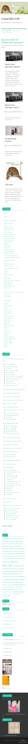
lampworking (21, 554)
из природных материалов (12, 481)
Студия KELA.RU (10, 18)
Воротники (6, 230)
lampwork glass (12, 554)
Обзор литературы (9, 464)
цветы (20, 594)
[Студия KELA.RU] (6, 9)
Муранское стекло (8, 265)
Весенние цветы (9, 513)
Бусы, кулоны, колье (10, 370)
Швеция (6, 346)
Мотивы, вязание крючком (11, 735)
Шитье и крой (7, 287)
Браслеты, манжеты (8, 223)
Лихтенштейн (7, 322)
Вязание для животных (9, 238)
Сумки (5, 276)
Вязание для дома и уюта (10, 234)
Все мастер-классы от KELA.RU (12, 400)
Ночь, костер (18, 639)
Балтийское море (8, 305)
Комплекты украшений (11, 380)
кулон (3, 579)
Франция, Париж (8, 340)
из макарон (8, 479)
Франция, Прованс (8, 342)
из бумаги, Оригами (10, 477)
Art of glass (10, 539)
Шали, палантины (8, 282)
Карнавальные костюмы (10, 444)
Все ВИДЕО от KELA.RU (11, 393)
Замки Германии (8, 311)
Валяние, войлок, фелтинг (12, 472)
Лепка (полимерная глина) (12, 485)
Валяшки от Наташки (9, 229)
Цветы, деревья (7, 278)
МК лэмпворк (7, 294)
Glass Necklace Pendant (9, 544)
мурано (4, 589)
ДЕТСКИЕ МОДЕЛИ (10, 407)
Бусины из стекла (8, 227)
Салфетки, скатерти (8, 274)
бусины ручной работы (16, 571)
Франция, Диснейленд (9, 337)
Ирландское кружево (9, 253)
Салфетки (8, 381)
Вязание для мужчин (9, 240)
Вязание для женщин (9, 236)
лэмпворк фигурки (19, 585)
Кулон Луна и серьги (8, 627)
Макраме (8, 488)
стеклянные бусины (18, 592)
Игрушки (6, 243)
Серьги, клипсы (9, 383)
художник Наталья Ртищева (10, 594)
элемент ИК (5, 596)
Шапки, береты (7, 284)
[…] (16, 86)
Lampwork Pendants (8, 556)
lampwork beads (13, 549)
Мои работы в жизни (9, 264)
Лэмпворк (8, 487)
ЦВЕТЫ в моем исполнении (12, 505)
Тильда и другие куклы (11, 492)
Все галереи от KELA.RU (11, 396)
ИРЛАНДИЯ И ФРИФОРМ (11, 441)
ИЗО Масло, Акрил (8, 249)
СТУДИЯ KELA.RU (18, 566)
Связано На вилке (9, 498)
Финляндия (6, 333)
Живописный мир (7, 613)
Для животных (9, 374)
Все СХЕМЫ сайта (9, 403)
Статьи (6, 502)
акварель (17, 568)
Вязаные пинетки (8, 242)
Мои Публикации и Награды (12, 448)
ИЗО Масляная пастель (9, 251)
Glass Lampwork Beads (16, 541)
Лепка (5, 262)
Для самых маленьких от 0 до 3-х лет (14, 410)
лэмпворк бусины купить (15, 582)
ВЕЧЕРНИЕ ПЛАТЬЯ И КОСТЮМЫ (14, 389)
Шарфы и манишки (10, 431)
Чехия (5, 344)
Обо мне (9, 184)
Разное (5, 273)
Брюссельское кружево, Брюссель (12, 257)
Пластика (6, 271)
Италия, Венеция (8, 318)
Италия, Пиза (7, 320)
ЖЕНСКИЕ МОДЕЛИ (10, 423)
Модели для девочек (10, 413)
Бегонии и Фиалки (10, 510)
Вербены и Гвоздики (11, 512)
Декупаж (8, 474)
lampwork (5, 549)
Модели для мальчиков (11, 415)
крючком (21, 576)
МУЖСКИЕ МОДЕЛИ (10, 451)
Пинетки (8, 417)
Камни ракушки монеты (9, 260)
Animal (4, 539)
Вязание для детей (8, 232)
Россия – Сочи (7, 331)
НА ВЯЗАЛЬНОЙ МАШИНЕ (12, 460)
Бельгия (6, 309)
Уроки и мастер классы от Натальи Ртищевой (13, 292)
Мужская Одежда (10, 454)
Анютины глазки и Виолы (12, 508)
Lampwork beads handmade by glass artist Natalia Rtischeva (13, 551)
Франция (6, 335)
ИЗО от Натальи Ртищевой (11, 437)
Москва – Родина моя (9, 325)
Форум (5, 216)
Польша (6, 329)
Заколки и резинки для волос (13, 378)
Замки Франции (8, 312)
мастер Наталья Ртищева (15, 587)
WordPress (23, 740)
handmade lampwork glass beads (11, 546)
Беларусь (6, 307)
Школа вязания (7, 296)
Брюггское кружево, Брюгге (13, 65)
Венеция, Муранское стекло (11, 268)
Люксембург (7, 324)
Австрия (6, 303)
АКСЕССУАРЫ (8, 364)
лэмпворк (14, 579)
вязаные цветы (18, 574)
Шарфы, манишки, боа (9, 286)
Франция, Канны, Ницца (10, 338)
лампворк (8, 579)
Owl (24, 558)
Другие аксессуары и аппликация (14, 376)
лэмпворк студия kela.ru (7, 584)
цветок (17, 594)
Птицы (7, 490)
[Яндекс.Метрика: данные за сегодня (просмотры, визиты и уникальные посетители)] (6, 688)
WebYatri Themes (23, 742)
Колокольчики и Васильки (12, 515)
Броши (5, 225)
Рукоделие (7, 467)
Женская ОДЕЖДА (10, 426)
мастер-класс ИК (5, 586)
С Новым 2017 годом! (8, 617)
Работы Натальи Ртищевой (9, 220)
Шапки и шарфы (10, 419)
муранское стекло (12, 589)
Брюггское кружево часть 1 (12, 106)
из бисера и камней (10, 475)
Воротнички (9, 372)
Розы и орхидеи (9, 519)
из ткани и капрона (10, 483)
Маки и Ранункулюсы (11, 517)
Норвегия (6, 327)
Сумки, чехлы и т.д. (10, 385)
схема (3, 594)
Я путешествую (6, 301)
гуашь (4, 576)
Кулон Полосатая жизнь (8, 620)
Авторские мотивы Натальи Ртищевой (14, 359)
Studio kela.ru (6, 562)
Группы (4, 530)
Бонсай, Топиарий (10, 470)
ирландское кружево (12, 576)
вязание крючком (8, 574)
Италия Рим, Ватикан (9, 316)
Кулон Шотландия (7, 624)
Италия (5, 314)
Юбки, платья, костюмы (11, 433)
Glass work (19, 544)
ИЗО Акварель (7, 245)
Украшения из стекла (8, 569)
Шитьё (7, 494)
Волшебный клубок (10, 139)
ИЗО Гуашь (6, 247)
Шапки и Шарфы (10, 429)
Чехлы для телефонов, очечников (12, 280)
